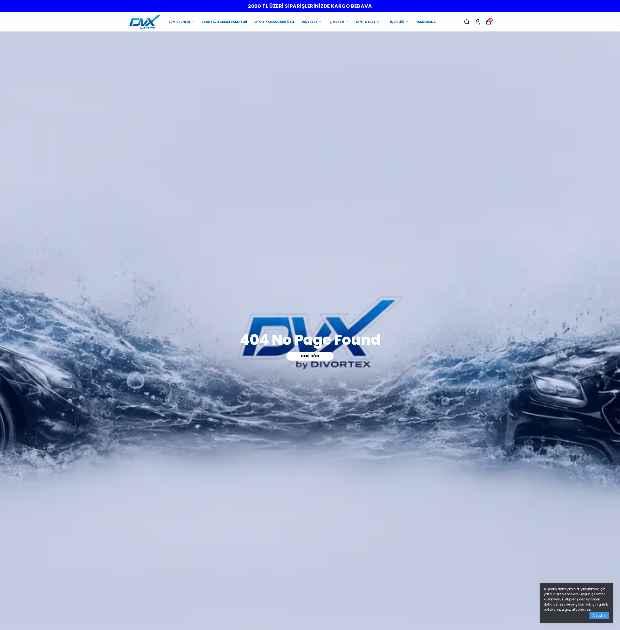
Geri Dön (310, 356)
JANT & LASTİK (367, 22)
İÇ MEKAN (336, 22)
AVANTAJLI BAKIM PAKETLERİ (224, 22)
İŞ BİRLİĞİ (397, 22)
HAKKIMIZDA (426, 22)
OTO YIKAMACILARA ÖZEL (274, 22)
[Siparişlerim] (478, 22)
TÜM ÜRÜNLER (179, 22)
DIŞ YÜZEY (309, 22)
